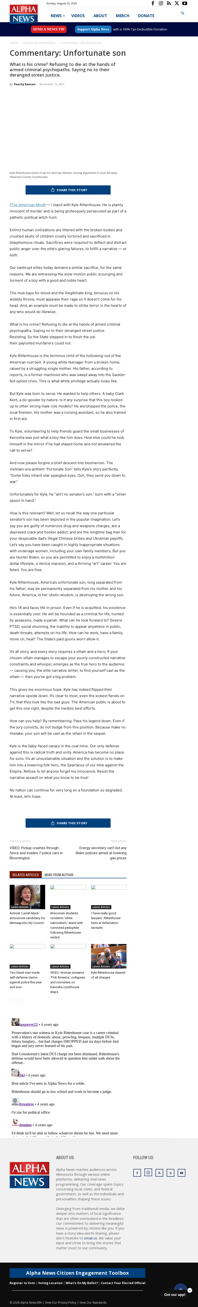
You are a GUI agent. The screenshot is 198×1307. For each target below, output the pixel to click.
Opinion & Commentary (39, 43)
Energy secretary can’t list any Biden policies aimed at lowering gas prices (101, 853)
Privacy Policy (67, 1302)
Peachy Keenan (25, 84)
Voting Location (50, 1283)
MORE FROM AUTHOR (59, 875)
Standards (99, 1302)
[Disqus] (68, 1076)
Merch (122, 15)
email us (90, 1238)
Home (14, 43)
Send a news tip (48, 29)
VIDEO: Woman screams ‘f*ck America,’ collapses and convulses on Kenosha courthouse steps (67, 982)
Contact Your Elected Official (123, 1283)
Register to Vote (22, 1283)
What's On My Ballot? (82, 1283)
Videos (78, 15)
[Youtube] (184, 3)
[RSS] (168, 3)
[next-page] (20, 1002)
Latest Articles (19, 907)
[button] (182, 13)
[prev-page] (13, 1002)
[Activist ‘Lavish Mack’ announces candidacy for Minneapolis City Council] (27, 897)
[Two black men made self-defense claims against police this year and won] (27, 956)
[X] (176, 3)
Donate (146, 15)
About (100, 15)
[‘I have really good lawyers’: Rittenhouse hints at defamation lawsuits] (109, 897)
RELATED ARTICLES (26, 875)
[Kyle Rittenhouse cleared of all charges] (109, 956)
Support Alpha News (93, 29)
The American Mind (27, 205)
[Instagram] (160, 3)
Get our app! (174, 1295)
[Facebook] (152, 3)
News (56, 15)
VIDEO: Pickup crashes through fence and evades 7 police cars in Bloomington (36, 853)
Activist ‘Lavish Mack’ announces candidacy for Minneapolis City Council (27, 918)
